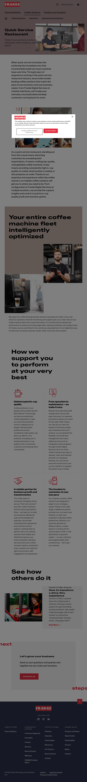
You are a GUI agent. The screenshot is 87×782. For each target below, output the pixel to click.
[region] (43, 126)
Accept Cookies (51, 130)
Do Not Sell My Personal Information (29, 131)
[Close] (72, 116)
